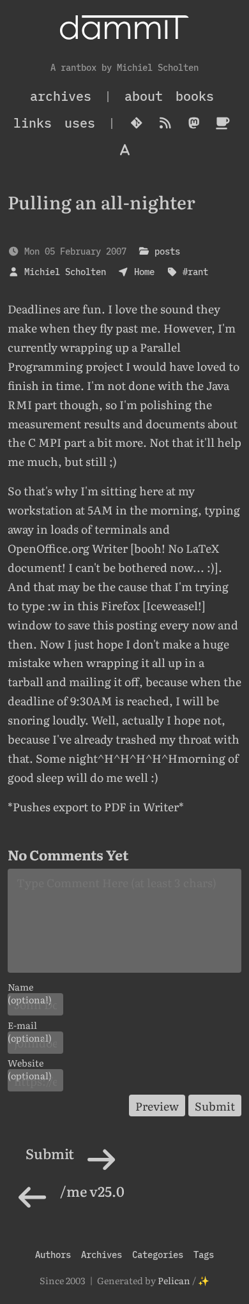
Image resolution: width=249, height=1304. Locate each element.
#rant (195, 272)
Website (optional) (30, 1062)
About (143, 96)
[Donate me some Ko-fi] (222, 123)
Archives (101, 1254)
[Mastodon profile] (194, 123)
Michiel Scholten (65, 272)
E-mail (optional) (30, 1025)
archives (60, 96)
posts (167, 251)
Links (32, 122)
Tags (203, 1254)
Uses (79, 122)
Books (195, 96)
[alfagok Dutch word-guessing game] (125, 150)
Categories (157, 1254)
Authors (53, 1254)
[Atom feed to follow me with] (165, 123)
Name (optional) (30, 986)
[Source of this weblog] (136, 123)
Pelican (174, 1280)
